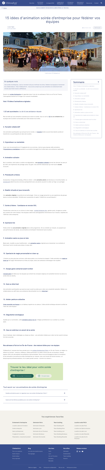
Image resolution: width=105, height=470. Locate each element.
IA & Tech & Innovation (40, 3)
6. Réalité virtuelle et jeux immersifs (83, 104)
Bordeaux (51, 458)
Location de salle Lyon (80, 431)
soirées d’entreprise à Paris (40, 350)
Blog (29, 448)
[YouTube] (82, 451)
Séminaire (65, 451)
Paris (50, 451)
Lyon (50, 453)
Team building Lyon (59, 431)
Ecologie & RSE (50, 3)
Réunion (65, 458)
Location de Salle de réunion (82, 428)
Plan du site (61, 467)
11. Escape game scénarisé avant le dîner (85, 119)
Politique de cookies (72, 467)
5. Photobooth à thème (79, 101)
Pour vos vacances (17, 451)
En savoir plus (45, 376)
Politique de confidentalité (50, 467)
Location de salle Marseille (81, 434)
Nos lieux (51, 448)
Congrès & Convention (18, 434)
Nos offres (66, 448)
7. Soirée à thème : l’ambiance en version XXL (86, 107)
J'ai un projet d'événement (23, 376)
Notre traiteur (15, 456)
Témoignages (31, 453)
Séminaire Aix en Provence (40, 431)
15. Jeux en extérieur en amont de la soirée (85, 130)
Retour (5, 8)
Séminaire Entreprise (39, 425)
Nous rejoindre (16, 458)
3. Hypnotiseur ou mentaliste (81, 96)
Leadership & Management (60, 3)
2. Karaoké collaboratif (79, 93)
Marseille (51, 461)
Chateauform (16, 448)
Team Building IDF (59, 425)
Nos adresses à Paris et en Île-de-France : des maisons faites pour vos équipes (86, 134)
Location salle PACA (80, 422)
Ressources (89, 3)
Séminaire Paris (38, 422)
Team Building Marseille (60, 437)
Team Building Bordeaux (60, 434)
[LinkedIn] (79, 451)
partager (97, 27)
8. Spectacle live (77, 109)
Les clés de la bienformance (35, 451)
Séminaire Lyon (37, 428)
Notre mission (16, 453)
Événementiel (66, 453)
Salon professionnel (17, 431)
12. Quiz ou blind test (79, 122)
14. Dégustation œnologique (81, 127)
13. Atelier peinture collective (81, 125)
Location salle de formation (20, 425)
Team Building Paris (59, 428)
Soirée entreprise (17, 428)
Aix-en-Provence (53, 456)
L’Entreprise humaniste (70, 3)
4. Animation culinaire (79, 98)
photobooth (6, 182)
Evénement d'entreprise (19, 422)
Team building (58, 422)
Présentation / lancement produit (21, 437)
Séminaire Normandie (39, 437)
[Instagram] (77, 451)
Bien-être (32, 3)
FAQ (40, 467)
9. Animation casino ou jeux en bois (83, 112)
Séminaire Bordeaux (38, 434)
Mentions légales (32, 467)
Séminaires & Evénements (80, 3)
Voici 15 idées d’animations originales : (84, 86)
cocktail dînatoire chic (40, 210)
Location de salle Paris (80, 425)
